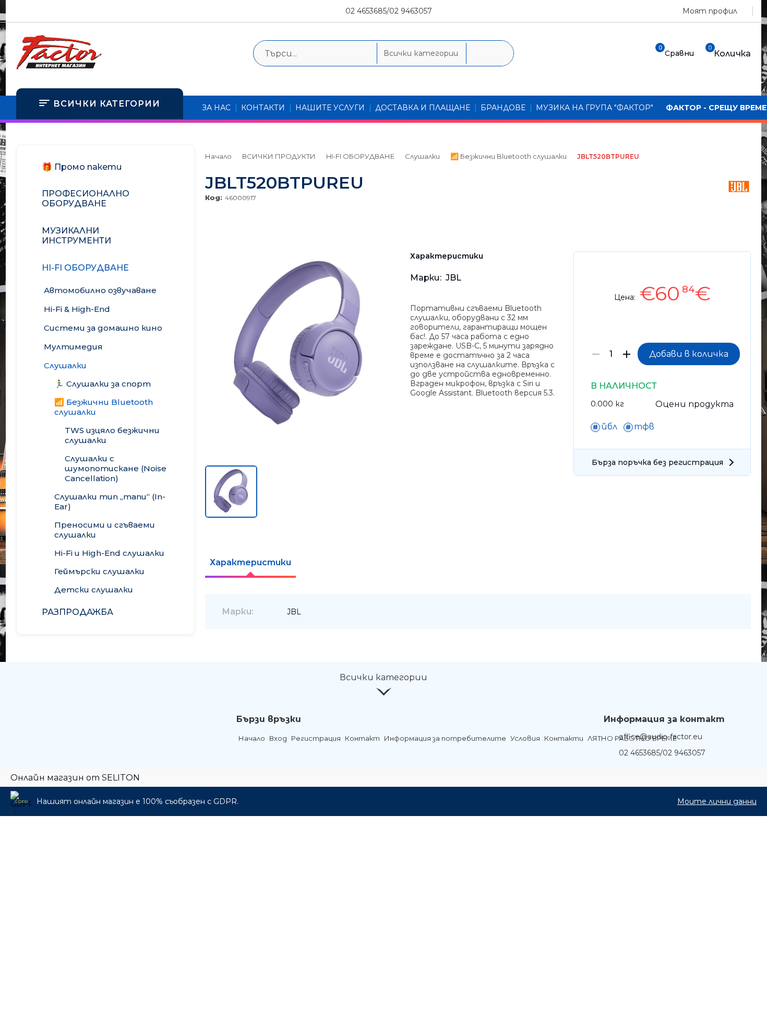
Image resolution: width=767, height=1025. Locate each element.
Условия (525, 738)
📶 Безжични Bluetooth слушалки (508, 156)
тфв (644, 427)
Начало (218, 156)
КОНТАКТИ (263, 107)
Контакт (362, 738)
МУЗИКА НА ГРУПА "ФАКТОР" (594, 107)
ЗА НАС (216, 107)
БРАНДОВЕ (503, 107)
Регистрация (316, 738)
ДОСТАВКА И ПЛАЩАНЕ (422, 107)
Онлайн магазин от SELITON (75, 778)
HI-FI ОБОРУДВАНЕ (360, 156)
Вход (278, 738)
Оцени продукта (694, 404)
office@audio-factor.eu (660, 736)
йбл (609, 427)
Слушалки (422, 156)
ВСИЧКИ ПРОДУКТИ (279, 156)
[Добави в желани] (737, 267)
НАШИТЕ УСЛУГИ (330, 107)
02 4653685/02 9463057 (388, 11)
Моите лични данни (717, 801)
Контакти (563, 738)
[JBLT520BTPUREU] (299, 437)
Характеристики (250, 562)
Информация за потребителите (445, 738)
